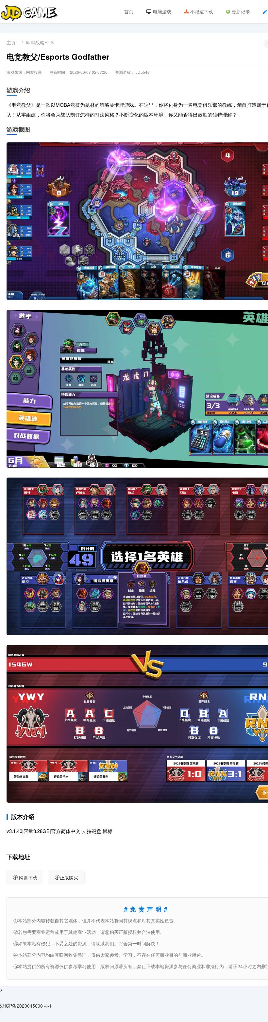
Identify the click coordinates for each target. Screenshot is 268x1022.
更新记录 (241, 11)
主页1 (12, 42)
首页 (128, 11)
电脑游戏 (162, 11)
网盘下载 (28, 877)
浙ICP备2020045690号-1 (26, 1005)
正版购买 (69, 877)
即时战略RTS (40, 42)
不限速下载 (201, 11)
